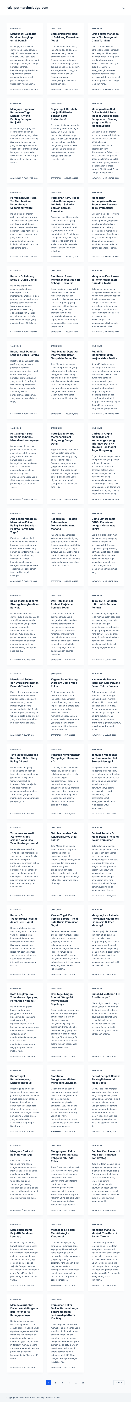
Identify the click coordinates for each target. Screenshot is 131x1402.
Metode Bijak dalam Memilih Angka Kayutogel (63, 1233)
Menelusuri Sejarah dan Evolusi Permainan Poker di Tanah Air (24, 683)
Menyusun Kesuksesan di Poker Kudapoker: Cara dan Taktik (106, 280)
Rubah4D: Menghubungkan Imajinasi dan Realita (104, 355)
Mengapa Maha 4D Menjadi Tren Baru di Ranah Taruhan (104, 1233)
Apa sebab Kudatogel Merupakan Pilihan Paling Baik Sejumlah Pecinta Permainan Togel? (23, 525)
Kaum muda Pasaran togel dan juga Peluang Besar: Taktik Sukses (106, 683)
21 (83, 1383)
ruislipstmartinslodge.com (27, 8)
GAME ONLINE (15, 28)
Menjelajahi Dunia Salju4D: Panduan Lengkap (21, 1233)
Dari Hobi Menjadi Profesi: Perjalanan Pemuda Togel (62, 604)
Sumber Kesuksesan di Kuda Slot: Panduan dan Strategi (106, 1155)
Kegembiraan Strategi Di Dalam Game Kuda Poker (64, 683)
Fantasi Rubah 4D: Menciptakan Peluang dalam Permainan (105, 837)
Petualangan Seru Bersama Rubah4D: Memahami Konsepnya (24, 437)
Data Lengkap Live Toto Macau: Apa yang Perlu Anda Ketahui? (24, 997)
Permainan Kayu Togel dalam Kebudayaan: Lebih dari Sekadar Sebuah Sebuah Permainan (65, 204)
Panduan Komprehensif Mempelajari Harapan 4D (65, 758)
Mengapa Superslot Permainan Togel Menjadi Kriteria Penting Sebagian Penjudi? (22, 116)
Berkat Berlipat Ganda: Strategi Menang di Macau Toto (106, 1079)
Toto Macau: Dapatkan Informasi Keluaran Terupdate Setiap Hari (65, 355)
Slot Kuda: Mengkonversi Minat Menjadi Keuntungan (64, 1079)
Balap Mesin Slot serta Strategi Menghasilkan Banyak (24, 604)
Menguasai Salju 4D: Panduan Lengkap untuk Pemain (23, 37)
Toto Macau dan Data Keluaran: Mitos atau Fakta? (64, 837)
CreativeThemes (52, 1397)
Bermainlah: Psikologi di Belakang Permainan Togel (65, 37)
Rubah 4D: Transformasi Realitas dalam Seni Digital (23, 919)
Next (118, 1383)
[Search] (123, 8)
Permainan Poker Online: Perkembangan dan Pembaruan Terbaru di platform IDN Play (65, 1311)
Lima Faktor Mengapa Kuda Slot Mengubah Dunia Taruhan (105, 37)
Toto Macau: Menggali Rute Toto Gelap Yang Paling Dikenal (24, 758)
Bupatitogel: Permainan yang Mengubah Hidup (21, 1079)
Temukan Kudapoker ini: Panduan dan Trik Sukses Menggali (105, 758)
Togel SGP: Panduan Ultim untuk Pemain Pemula (104, 604)
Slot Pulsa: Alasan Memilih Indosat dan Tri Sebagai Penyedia (65, 280)
